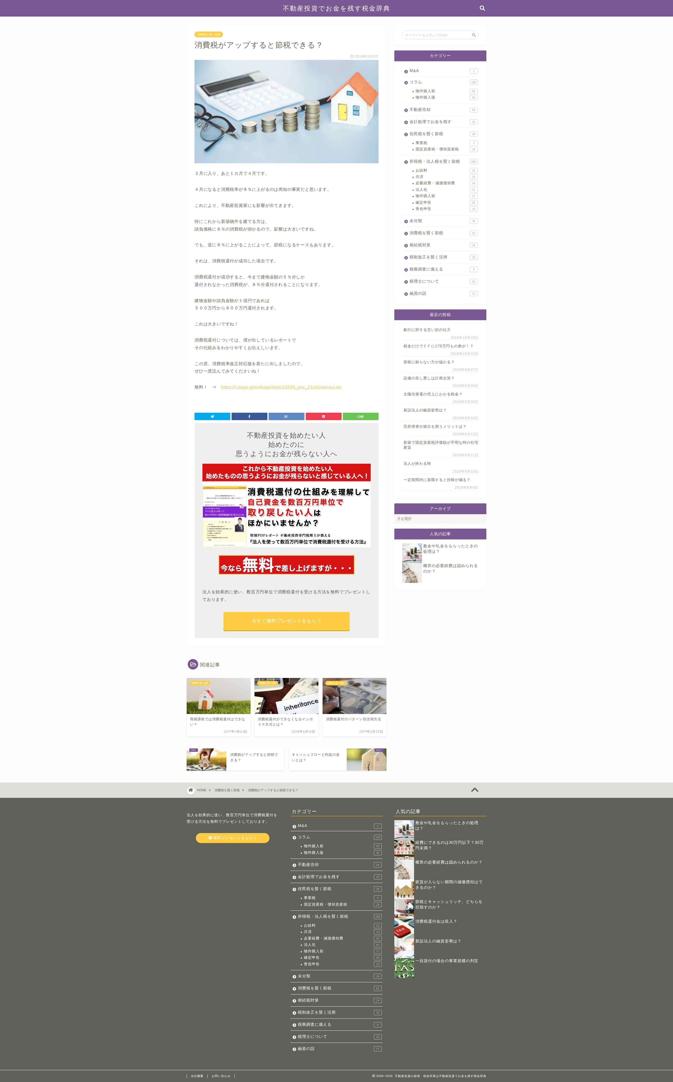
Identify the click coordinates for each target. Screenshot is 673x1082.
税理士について (442, 281)
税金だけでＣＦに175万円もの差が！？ (439, 346)
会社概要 (197, 1076)
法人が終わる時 (417, 464)
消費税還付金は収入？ (436, 921)
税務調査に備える (442, 269)
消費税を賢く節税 (208, 34)
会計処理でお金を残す (442, 121)
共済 (445, 177)
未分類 (442, 220)
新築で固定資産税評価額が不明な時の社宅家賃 (441, 445)
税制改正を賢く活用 (442, 257)
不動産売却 (442, 109)
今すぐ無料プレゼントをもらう (287, 621)
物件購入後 (445, 97)
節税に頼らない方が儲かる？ (429, 362)
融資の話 (442, 293)
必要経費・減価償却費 (445, 183)
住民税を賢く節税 (442, 133)
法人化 (445, 190)
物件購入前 (445, 91)
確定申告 (445, 203)
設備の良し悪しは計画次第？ (429, 378)
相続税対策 (442, 245)
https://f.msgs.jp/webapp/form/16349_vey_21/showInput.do (281, 387)
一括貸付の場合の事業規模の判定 (446, 960)
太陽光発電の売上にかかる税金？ (433, 394)
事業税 (445, 143)
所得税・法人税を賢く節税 (443, 161)
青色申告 (445, 209)
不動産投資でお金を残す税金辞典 (336, 8)
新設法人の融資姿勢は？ (425, 410)
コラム (443, 82)
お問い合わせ (221, 1076)
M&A (442, 70)
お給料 (445, 170)
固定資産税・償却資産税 (445, 149)
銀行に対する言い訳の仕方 (427, 330)
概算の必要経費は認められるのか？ (449, 862)
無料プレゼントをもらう (234, 838)
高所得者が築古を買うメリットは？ (435, 426)
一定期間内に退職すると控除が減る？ (437, 480)
